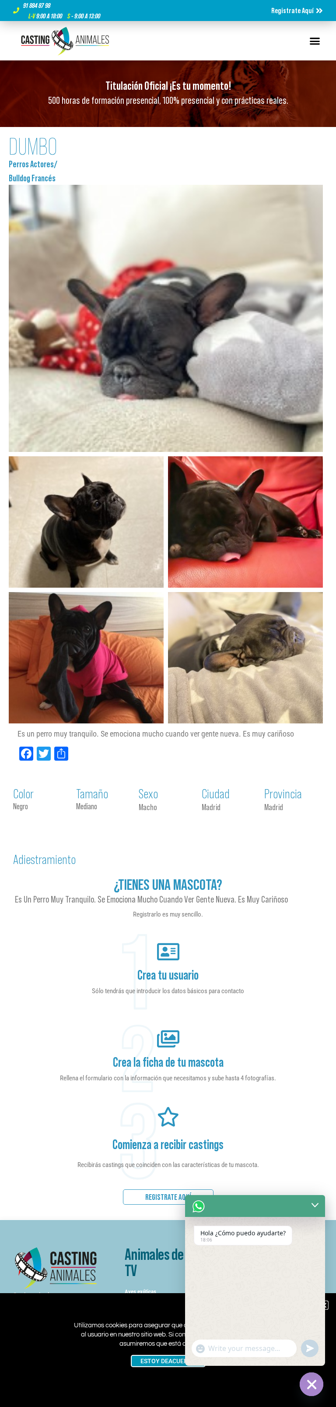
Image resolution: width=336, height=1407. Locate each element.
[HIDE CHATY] (311, 1384)
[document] (168, 703)
